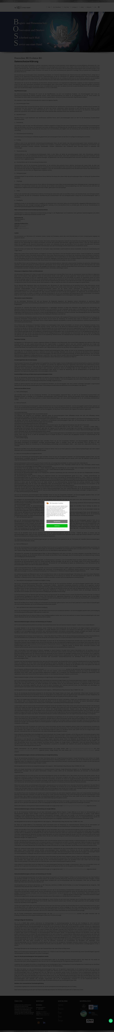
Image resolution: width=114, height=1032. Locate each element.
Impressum (62, 529)
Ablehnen (57, 526)
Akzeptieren (57, 521)
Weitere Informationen (54, 529)
